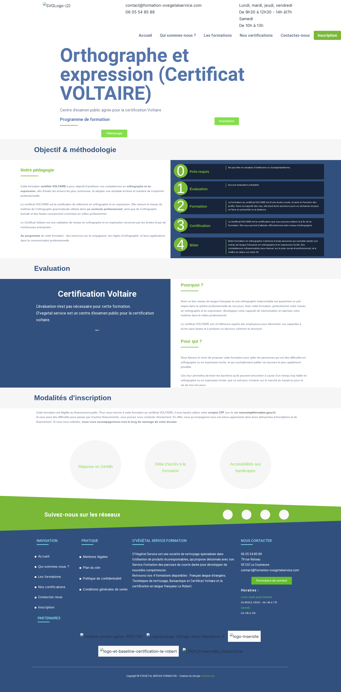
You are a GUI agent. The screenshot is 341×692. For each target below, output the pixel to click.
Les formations (218, 35)
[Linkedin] (284, 515)
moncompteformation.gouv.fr (257, 412)
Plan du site (91, 568)
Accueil (145, 35)
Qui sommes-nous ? (178, 35)
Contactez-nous (295, 35)
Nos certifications (256, 35)
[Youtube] (246, 515)
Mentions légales (95, 557)
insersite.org (207, 676)
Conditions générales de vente (105, 589)
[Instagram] (265, 515)
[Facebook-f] (228, 515)
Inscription (327, 35)
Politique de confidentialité (102, 578)
